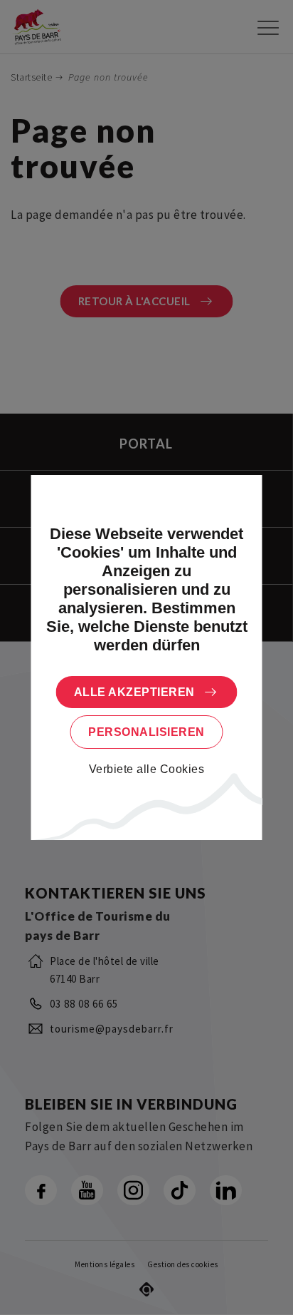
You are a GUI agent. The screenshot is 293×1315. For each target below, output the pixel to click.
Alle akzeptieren (134, 692)
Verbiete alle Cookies (147, 769)
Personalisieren (146, 732)
